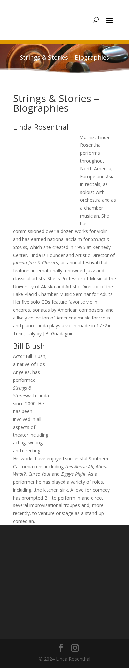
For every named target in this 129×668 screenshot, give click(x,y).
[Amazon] (38, 559)
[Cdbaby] (57, 585)
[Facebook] (60, 611)
